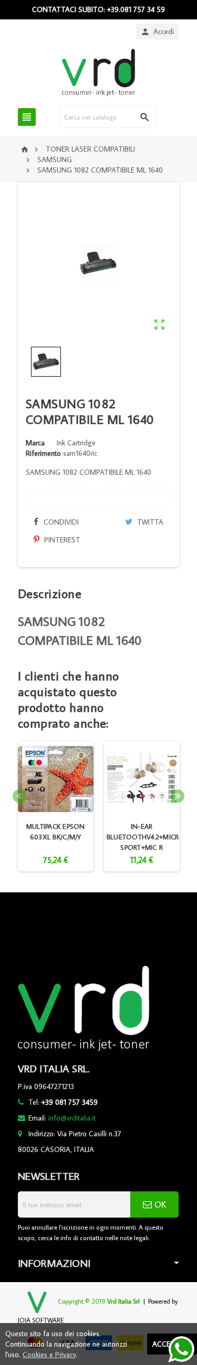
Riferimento (43, 453)
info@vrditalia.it (72, 1118)
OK (159, 1204)
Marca (35, 442)
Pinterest (61, 540)
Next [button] (177, 796)
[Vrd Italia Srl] (98, 72)
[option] (56, 806)
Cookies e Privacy (49, 1354)
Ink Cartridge (76, 442)
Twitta (149, 522)
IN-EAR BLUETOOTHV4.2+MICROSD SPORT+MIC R (150, 837)
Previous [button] (19, 796)
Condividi (60, 522)
